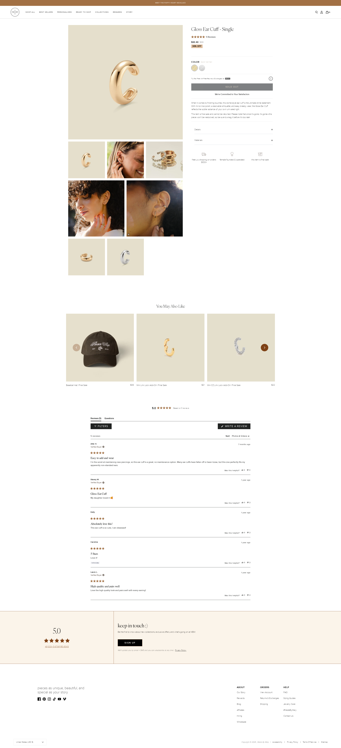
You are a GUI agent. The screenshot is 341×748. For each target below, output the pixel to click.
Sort (228, 436)
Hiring (239, 716)
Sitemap (324, 742)
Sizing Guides (289, 698)
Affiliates (240, 710)
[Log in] (321, 12)
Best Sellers (46, 12)
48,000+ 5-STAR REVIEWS (57, 647)
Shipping (264, 704)
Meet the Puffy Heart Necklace (170, 3)
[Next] (264, 347)
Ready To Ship (83, 12)
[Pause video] (128, 234)
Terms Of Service (309, 742)
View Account (266, 692)
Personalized (64, 12)
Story (129, 12)
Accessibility (277, 742)
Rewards (117, 12)
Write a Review (237, 427)
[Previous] (76, 347)
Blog (239, 704)
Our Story (241, 692)
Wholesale (241, 722)
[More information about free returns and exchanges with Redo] (271, 79)
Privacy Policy (292, 742)
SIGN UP (130, 642)
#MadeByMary (290, 710)
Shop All (30, 12)
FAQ (285, 692)
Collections (102, 12)
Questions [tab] (109, 419)
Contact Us (288, 716)
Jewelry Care (289, 704)
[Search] (316, 12)
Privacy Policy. (180, 650)
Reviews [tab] (96, 419)
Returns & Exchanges (269, 698)
